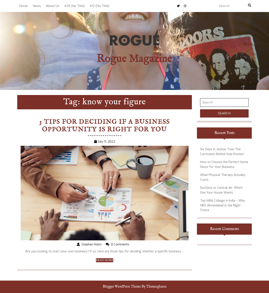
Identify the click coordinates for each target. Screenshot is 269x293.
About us (52, 6)
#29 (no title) (74, 6)
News (37, 6)
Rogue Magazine (134, 59)
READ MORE (104, 260)
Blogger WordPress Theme (122, 287)
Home (23, 6)
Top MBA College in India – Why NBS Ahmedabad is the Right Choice (222, 205)
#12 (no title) (99, 6)
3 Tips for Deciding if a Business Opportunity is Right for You (104, 126)
